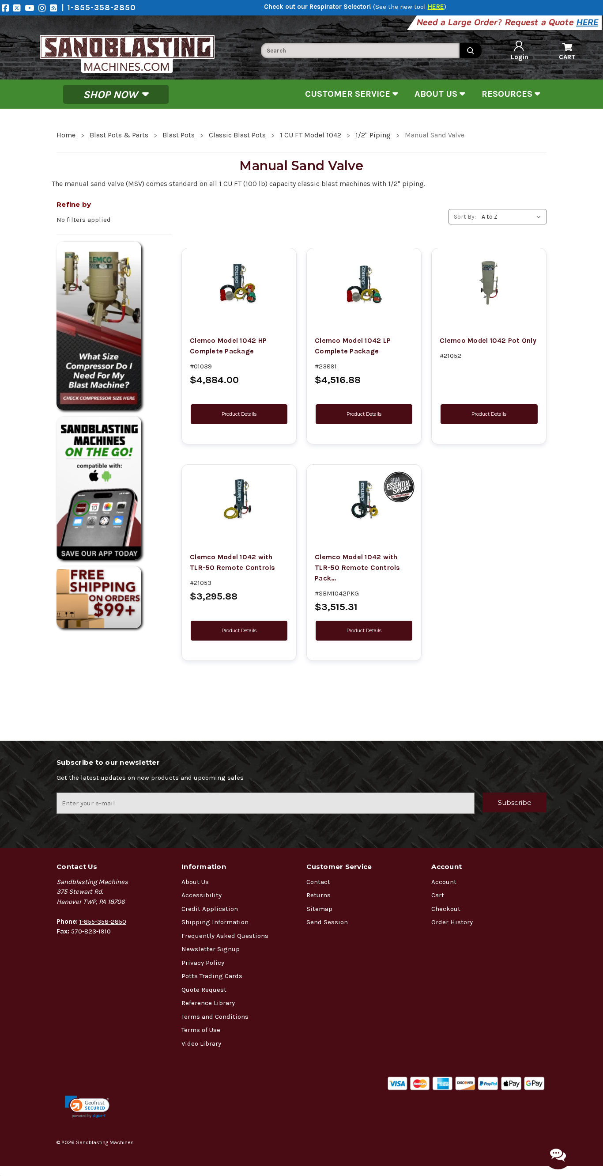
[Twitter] (19, 8)
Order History (452, 922)
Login (519, 57)
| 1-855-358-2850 (98, 7)
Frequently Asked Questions (224, 936)
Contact (318, 882)
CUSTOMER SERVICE (348, 94)
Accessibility (201, 895)
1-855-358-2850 (102, 922)
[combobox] (360, 50)
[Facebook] (7, 8)
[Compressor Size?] (114, 326)
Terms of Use (200, 1030)
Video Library (201, 1043)
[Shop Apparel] (114, 488)
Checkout (445, 909)
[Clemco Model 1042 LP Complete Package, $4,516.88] (364, 283)
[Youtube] (31, 8)
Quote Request (203, 990)
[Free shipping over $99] (114, 597)
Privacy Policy (202, 963)
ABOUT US (437, 94)
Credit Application (209, 909)
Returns (318, 895)
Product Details (239, 414)
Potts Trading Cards (211, 976)
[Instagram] (44, 8)
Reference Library (208, 1003)
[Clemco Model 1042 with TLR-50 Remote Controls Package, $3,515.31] (364, 499)
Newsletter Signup (210, 949)
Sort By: (465, 216)
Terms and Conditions (215, 1016)
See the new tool (409, 7)
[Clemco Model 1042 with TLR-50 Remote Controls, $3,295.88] (239, 499)
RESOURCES (508, 94)
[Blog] (55, 8)
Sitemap (319, 909)
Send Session (327, 922)
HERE (587, 22)
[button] (87, 1107)
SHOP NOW (111, 94)
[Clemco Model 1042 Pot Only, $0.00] (489, 283)
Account (443, 882)
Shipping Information (215, 922)
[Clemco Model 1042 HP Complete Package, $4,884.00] (239, 283)
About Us (195, 882)
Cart (437, 895)
